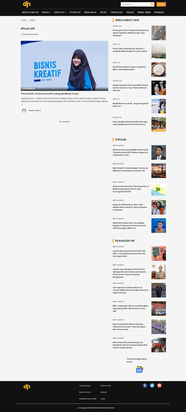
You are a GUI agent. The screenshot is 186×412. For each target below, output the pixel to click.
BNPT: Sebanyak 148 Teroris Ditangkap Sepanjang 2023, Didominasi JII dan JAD (130, 308)
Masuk (161, 4)
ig (159, 388)
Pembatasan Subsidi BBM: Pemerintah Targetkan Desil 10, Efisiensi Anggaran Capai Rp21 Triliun (130, 152)
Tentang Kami (85, 386)
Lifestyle (59, 12)
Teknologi (116, 12)
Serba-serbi (144, 12)
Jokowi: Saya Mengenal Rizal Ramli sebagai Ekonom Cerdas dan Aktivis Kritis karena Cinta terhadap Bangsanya (129, 273)
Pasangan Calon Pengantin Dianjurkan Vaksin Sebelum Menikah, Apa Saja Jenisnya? (131, 33)
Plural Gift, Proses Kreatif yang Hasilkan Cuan (50, 93)
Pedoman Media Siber (87, 399)
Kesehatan (117, 26)
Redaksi (104, 392)
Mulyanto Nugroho (35, 110)
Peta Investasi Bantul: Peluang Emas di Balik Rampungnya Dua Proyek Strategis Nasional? (131, 189)
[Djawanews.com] (26, 4)
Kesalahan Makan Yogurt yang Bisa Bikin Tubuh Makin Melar (129, 68)
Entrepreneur (29, 89)
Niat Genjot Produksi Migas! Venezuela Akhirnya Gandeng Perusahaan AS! (130, 169)
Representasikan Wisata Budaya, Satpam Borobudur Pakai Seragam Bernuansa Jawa (129, 327)
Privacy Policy (85, 392)
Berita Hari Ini (30, 12)
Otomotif (75, 12)
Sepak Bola (90, 12)
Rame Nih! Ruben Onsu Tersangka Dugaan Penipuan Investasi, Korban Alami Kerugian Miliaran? (129, 225)
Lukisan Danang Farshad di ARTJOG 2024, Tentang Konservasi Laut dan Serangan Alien (129, 253)
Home (23, 20)
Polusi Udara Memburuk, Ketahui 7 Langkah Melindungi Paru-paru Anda (130, 49)
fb (145, 388)
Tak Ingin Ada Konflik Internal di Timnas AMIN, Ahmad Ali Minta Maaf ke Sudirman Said (131, 290)
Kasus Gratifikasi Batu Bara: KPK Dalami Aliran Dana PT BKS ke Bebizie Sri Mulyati (130, 207)
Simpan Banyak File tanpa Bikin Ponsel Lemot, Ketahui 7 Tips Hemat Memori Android (130, 88)
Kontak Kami (106, 386)
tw (152, 388)
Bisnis (45, 12)
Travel (130, 12)
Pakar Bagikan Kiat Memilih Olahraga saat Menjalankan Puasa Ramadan (130, 123)
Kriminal (159, 12)
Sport (103, 12)
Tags (32, 20)
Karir (103, 399)
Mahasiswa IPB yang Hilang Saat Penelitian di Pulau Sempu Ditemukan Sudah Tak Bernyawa (130, 345)
